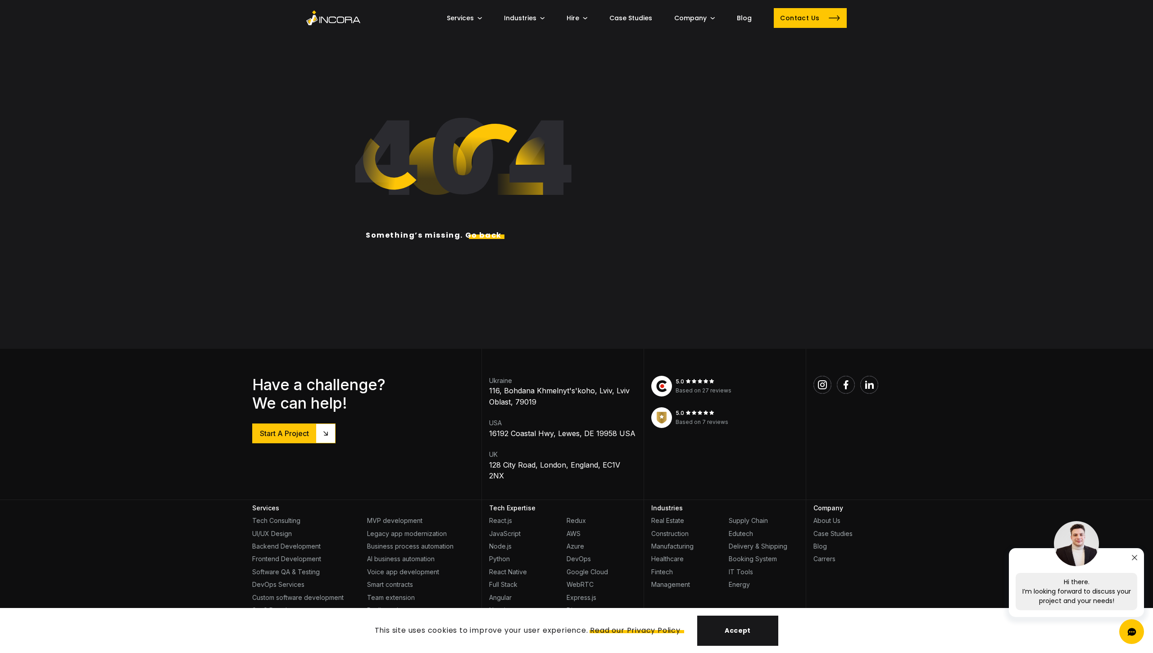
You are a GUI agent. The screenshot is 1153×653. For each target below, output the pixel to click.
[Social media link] (822, 385)
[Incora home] (333, 18)
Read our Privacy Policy (635, 630)
